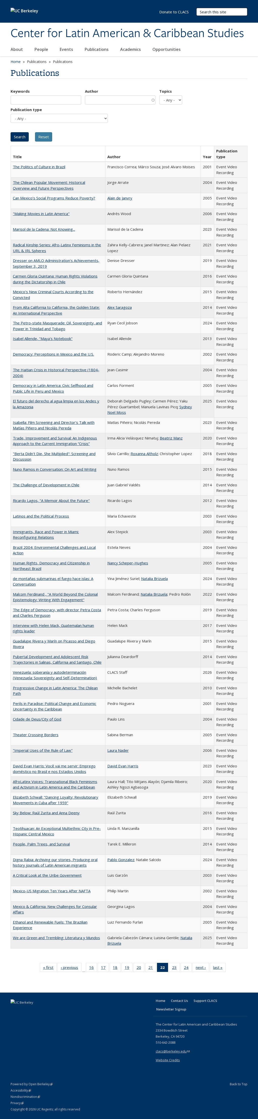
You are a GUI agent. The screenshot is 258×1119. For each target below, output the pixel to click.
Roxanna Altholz (144, 453)
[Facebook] (15, 1010)
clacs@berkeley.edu (173, 1051)
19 (129, 968)
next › (202, 968)
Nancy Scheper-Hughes (127, 562)
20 (140, 968)
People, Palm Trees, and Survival (41, 843)
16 (93, 968)
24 (188, 968)
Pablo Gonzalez (120, 859)
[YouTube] (35, 1010)
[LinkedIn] (25, 1010)
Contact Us (179, 1000)
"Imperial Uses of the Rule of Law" (43, 750)
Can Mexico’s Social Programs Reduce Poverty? (54, 197)
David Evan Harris (122, 765)
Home (16, 61)
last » (219, 968)
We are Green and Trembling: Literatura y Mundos (56, 937)
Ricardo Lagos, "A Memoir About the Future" (51, 500)
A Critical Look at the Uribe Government (47, 875)
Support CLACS (205, 1000)
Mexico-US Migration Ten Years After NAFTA (51, 890)
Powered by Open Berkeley (32, 1084)
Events (67, 49)
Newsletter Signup (171, 1009)
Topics (165, 91)
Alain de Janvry (119, 197)
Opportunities (167, 49)
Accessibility (21, 1090)
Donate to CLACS (174, 11)
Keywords (20, 91)
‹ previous (71, 968)
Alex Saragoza (119, 307)
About (17, 49)
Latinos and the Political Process (41, 516)
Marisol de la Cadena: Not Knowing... (44, 229)
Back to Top (238, 1084)
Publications (97, 49)
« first (50, 968)
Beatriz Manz (171, 437)
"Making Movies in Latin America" (41, 213)
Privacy (17, 1103)
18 (117, 968)
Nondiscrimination (25, 1097)
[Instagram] (45, 1010)
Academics (131, 49)
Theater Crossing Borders (35, 734)
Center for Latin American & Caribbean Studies (127, 33)
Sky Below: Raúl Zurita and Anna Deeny (46, 812)
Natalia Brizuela (154, 578)
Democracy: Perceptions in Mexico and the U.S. (53, 354)
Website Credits (168, 1060)
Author (91, 91)
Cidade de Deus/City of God (37, 719)
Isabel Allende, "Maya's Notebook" (43, 338)
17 (105, 968)
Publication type (26, 109)
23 (176, 968)
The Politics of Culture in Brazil (39, 166)
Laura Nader (118, 750)
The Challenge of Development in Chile (46, 484)
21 (152, 968)
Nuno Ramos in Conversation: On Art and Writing (54, 469)
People (42, 49)
